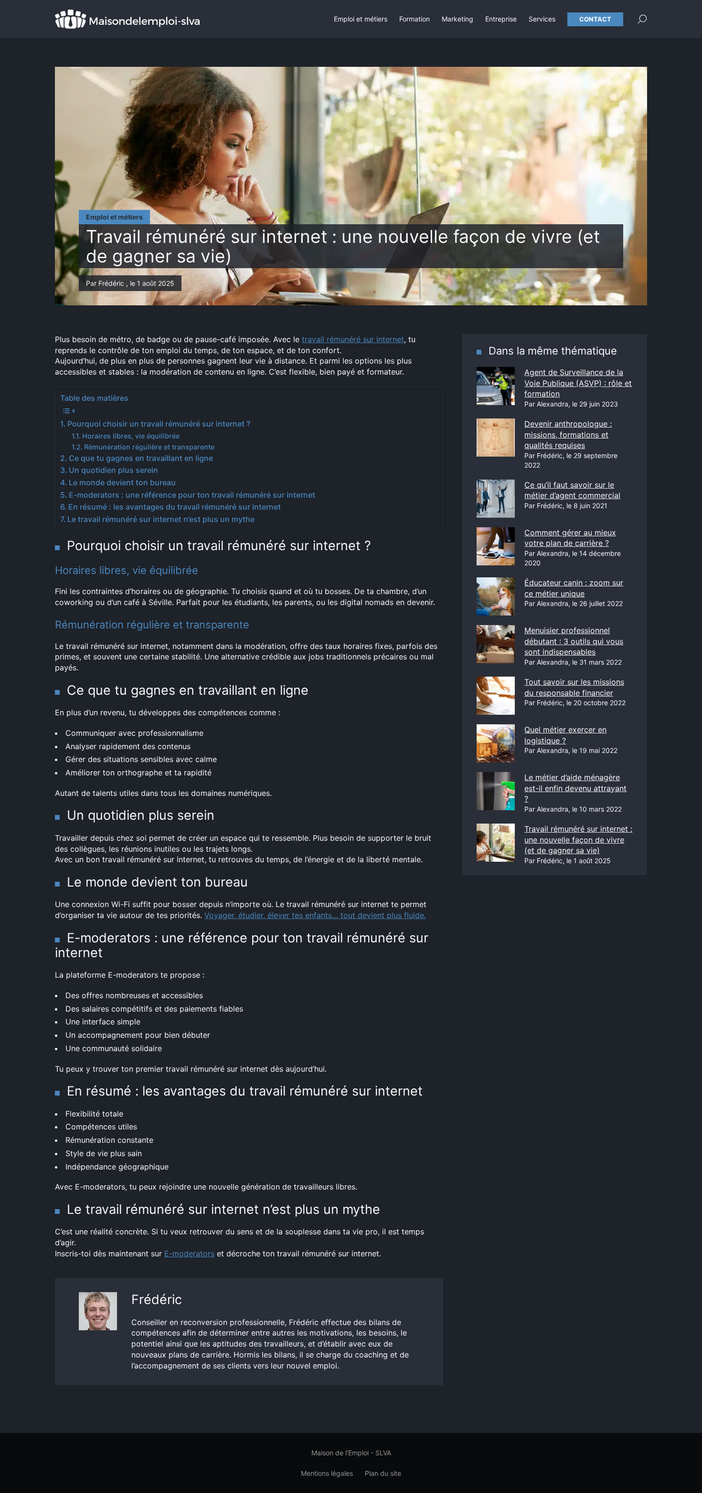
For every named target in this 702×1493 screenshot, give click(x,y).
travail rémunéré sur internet (353, 339)
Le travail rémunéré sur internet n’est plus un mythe (161, 519)
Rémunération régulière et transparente (149, 447)
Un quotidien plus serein (113, 470)
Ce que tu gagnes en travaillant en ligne (141, 458)
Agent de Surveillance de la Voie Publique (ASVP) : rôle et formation (578, 382)
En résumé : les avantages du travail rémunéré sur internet (174, 507)
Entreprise (501, 19)
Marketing (457, 19)
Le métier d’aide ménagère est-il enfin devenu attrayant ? (575, 788)
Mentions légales (327, 1473)
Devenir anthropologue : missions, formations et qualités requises (568, 434)
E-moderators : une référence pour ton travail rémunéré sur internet (192, 495)
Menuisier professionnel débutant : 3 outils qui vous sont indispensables (573, 641)
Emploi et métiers (360, 19)
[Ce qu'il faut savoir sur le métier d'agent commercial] (496, 499)
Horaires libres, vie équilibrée (131, 436)
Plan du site (383, 1473)
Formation (414, 19)
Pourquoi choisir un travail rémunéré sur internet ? (158, 423)
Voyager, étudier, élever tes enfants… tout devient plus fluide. (315, 915)
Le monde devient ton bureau (122, 482)
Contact (595, 19)
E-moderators (189, 1253)
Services (542, 19)
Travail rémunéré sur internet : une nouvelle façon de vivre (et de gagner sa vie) (578, 839)
